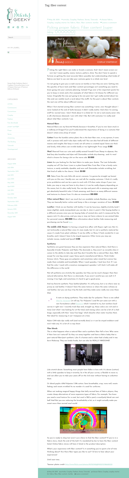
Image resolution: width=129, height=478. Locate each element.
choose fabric (106, 20)
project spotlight (13, 126)
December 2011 (13, 213)
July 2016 (11, 167)
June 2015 (11, 179)
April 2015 (11, 186)
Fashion (10, 119)
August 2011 (12, 217)
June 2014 (11, 194)
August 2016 (12, 164)
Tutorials (11, 145)
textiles (95, 23)
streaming (11, 138)
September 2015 (13, 171)
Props (10, 130)
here (70, 222)
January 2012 (12, 209)
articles (10, 104)
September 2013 (13, 201)
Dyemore (79, 304)
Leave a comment (109, 23)
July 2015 (11, 175)
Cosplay (10, 115)
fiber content (86, 23)
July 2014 (11, 190)
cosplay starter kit (62, 23)
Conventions (12, 111)
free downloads (13, 123)
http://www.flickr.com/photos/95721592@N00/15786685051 (88, 464)
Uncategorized (12, 149)
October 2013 (12, 198)
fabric (72, 23)
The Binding (12, 142)
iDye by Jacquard (63, 301)
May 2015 (11, 183)
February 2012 (12, 205)
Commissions (12, 108)
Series (10, 134)
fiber (78, 23)
